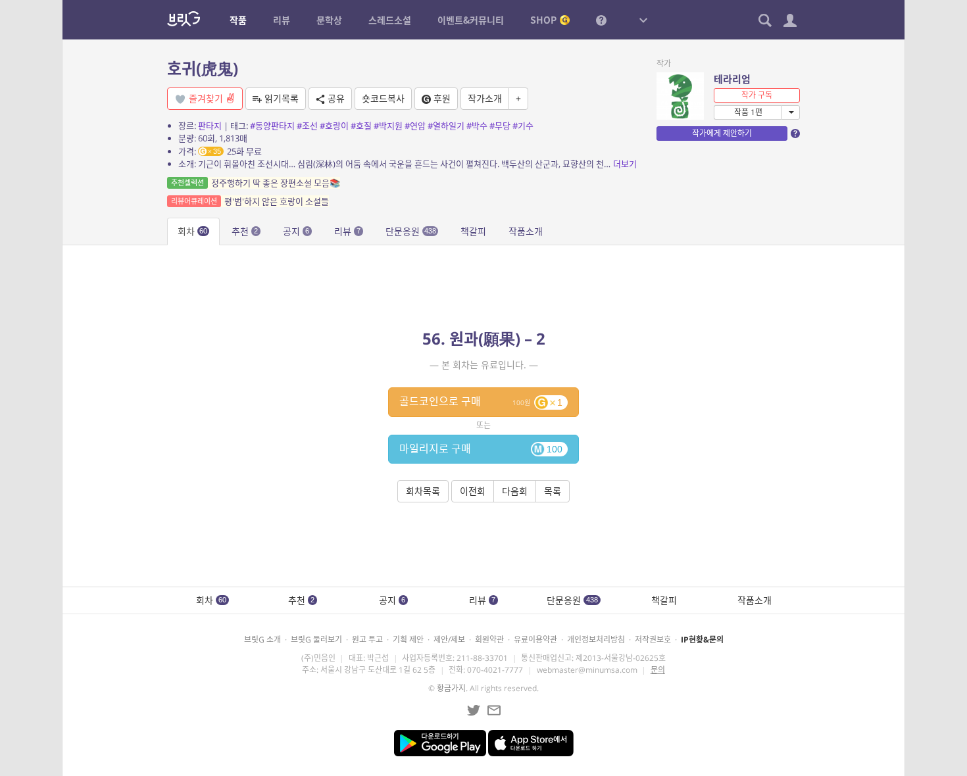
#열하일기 (446, 126)
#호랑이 (334, 126)
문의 (658, 669)
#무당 (499, 126)
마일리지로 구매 (480, 448)
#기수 (522, 126)
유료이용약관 (535, 639)
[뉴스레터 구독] (494, 710)
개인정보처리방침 (596, 639)
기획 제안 (408, 639)
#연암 (415, 126)
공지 (296, 231)
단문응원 (410, 231)
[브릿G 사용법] (601, 19)
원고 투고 (367, 639)
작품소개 (525, 231)
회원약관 (489, 639)
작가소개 (485, 98)
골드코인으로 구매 (480, 401)
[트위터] (473, 710)
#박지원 (388, 126)
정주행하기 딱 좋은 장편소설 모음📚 (255, 183)
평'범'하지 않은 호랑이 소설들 (250, 201)
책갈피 (473, 231)
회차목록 (423, 491)
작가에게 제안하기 (722, 133)
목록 (552, 491)
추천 (245, 231)
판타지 (210, 126)
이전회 (472, 491)
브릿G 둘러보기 (316, 639)
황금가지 (451, 688)
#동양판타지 (272, 126)
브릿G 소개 (262, 639)
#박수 (476, 126)
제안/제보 (449, 639)
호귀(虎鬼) (202, 68)
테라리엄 (732, 78)
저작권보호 (653, 639)
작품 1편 (748, 112)
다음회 (515, 491)
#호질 (361, 126)
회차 (192, 231)
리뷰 (347, 231)
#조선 (307, 126)
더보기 (625, 164)
